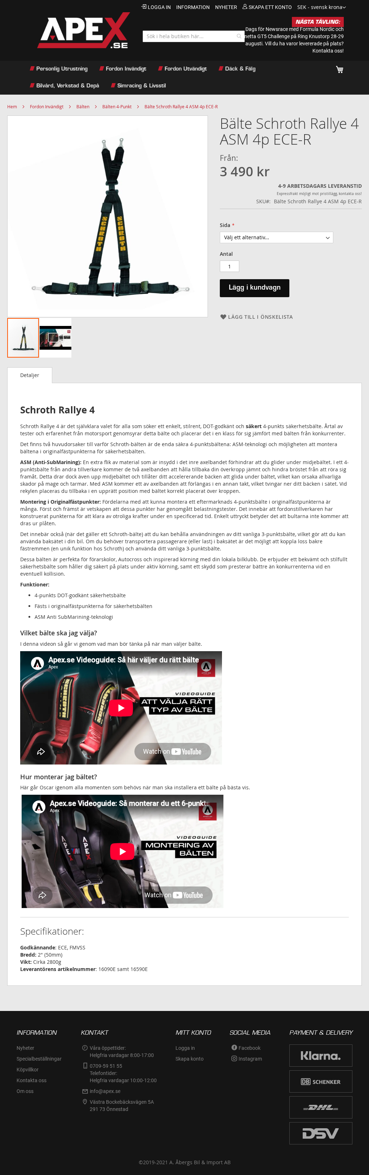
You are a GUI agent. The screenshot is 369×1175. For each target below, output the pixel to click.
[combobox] (194, 36)
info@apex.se (105, 1091)
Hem (12, 106)
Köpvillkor (28, 1069)
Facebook (250, 1048)
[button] (321, 8)
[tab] (29, 375)
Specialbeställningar (39, 1059)
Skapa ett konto (270, 7)
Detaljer (29, 375)
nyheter (226, 7)
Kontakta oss (31, 1080)
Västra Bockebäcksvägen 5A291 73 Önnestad (122, 1105)
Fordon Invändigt (46, 106)
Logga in (159, 7)
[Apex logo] (77, 30)
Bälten (82, 106)
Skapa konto (189, 1059)
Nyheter (25, 1048)
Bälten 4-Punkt (117, 106)
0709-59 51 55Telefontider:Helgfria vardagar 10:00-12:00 (123, 1073)
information (193, 7)
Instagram (250, 1059)
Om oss (25, 1091)
